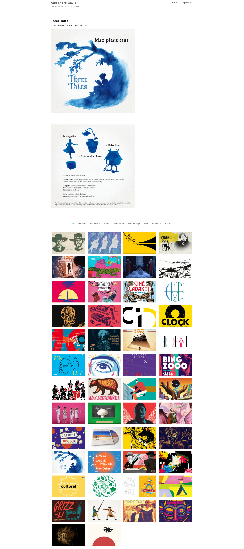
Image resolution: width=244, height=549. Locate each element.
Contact (175, 2)
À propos (186, 2)
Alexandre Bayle (64, 3)
